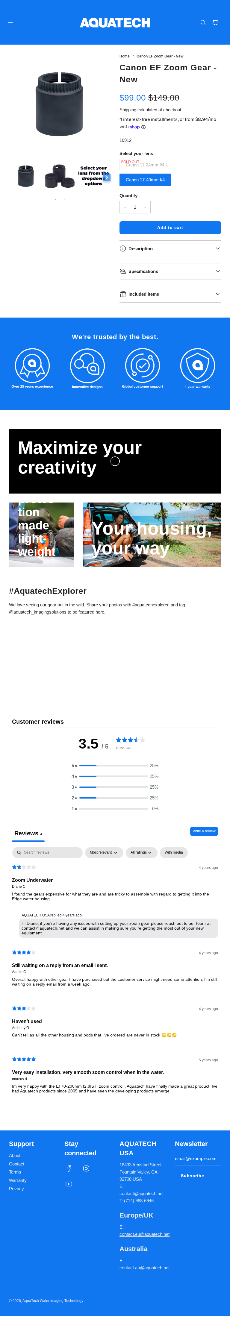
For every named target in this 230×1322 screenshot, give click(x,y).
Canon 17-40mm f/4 (145, 179)
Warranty (18, 1180)
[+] (145, 207)
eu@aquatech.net (152, 1234)
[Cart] (215, 22)
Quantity (128, 195)
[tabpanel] (115, 975)
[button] (115, 765)
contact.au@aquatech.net (144, 1267)
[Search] (203, 22)
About (14, 1155)
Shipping (127, 109)
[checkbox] (174, 852)
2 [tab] (64, 200)
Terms (15, 1171)
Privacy (16, 1188)
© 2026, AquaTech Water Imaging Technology (46, 1301)
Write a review (204, 831)
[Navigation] (10, 22)
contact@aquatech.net (141, 1193)
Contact (16, 1163)
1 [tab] (55, 200)
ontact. (128, 1234)
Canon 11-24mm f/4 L (147, 164)
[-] (125, 207)
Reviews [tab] (28, 833)
